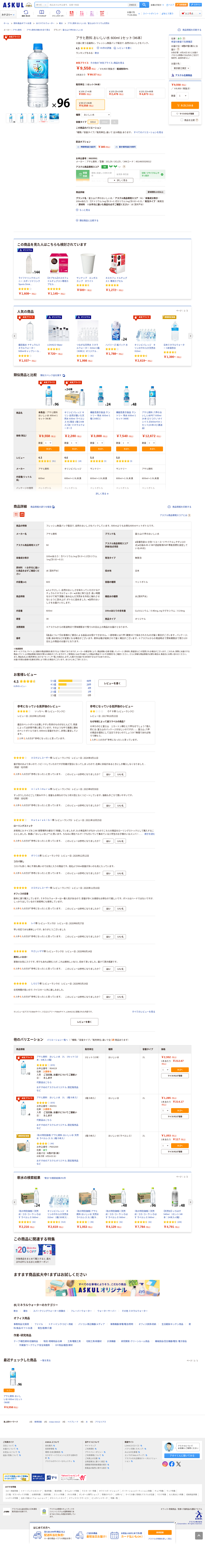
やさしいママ (37, 951)
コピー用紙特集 (11, 1491)
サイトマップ (90, 1446)
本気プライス (14, 37)
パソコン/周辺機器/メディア (91, 1324)
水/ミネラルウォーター (45, 23)
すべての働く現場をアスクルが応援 (139, 1495)
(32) (34, 1222)
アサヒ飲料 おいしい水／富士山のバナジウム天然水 (88, 23)
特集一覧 (114, 1498)
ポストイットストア (58, 1498)
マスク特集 (161, 1495)
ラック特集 (170, 1491)
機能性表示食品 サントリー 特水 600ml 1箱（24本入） (100, 415)
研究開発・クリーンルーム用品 (135, 1341)
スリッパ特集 (59, 1495)
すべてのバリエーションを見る (148, 132)
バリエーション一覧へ (57, 1040)
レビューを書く (124, 48)
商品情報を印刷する (191, 30)
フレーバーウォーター (81, 1311)
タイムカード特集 (72, 1491)
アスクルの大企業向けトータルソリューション (141, 1459)
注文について (8, 1446)
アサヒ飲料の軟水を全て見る (38, 30)
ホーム (6, 23)
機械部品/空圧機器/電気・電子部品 (171, 1341)
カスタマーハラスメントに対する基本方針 (61, 1456)
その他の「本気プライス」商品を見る (107, 63)
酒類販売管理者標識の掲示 (96, 1465)
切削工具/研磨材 (94, 1341)
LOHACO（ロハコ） (132, 1446)
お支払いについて (10, 1452)
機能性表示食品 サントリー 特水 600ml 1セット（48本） (126, 415)
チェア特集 (159, 1491)
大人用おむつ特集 (176, 1495)
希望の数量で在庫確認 (181, 41)
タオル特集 (71, 1495)
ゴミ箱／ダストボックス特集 (17, 1495)
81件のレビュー (20, 686)
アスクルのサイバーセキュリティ (58, 1461)
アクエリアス (100, 1422)
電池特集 (58, 1491)
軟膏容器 (38, 1422)
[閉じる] (175, 1523)
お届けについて (9, 1449)
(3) (105, 461)
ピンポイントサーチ (100, 1498)
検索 (144, 5)
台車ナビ (119, 1495)
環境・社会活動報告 (52, 1452)
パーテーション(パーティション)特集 (137, 1491)
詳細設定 (132, 5)
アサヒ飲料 (17, 30)
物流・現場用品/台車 (53, 1341)
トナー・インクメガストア (31, 1491)
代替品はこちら (44, 1082)
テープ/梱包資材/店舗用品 (26, 1341)
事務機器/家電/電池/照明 (121, 1324)
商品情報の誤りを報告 (40, 507)
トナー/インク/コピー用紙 (60, 1324)
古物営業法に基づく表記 (95, 1462)
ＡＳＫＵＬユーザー (40, 758)
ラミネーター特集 (89, 1491)
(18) (80, 461)
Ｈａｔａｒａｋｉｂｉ (41, 820)
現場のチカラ (107, 1495)
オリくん (35, 855)
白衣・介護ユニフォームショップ (34, 1498)
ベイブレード (73, 1422)
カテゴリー (7, 14)
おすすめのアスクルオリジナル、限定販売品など (57, 1089)
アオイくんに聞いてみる (182, 1455)
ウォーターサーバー (106, 1311)
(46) (52, 1143)
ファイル (39, 1324)
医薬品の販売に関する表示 (96, 1468)
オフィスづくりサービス (79, 1498)
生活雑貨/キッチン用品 (172, 1324)
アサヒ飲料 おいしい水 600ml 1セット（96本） (13, 1399)
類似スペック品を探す (51, 375)
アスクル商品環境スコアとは (173, 515)
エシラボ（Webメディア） (135, 1455)
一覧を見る (45, 1360)
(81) (54, 461)
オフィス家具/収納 (147, 1324)
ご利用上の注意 (91, 1458)
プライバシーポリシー (94, 1452)
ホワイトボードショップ (109, 1491)
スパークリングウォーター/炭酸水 (49, 1311)
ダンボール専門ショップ (89, 1495)
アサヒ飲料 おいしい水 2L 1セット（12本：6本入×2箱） (57, 1058)
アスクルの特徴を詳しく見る (160, 1539)
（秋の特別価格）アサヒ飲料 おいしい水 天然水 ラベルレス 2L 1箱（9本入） (58, 1136)
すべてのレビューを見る (143, 1011)
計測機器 (111, 1341)
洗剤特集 (47, 1495)
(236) (179, 1222)
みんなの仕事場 (131, 1452)
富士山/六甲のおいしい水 (73, 30)
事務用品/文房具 (21, 1324)
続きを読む (150, 834)
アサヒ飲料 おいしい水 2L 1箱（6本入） (57, 1097)
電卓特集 (48, 1491)
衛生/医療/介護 (45, 1328)
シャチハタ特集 (11, 1498)
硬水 (25, 1311)
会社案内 (48, 1446)
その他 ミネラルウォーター (135, 1311)
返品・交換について (10, 1455)
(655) (52, 1065)
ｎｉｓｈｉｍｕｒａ (40, 789)
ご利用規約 (89, 1449)
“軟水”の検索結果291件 (55, 1178)
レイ (33, 923)
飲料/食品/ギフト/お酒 (22, 23)
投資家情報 (49, 1449)
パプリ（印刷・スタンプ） (134, 1449)
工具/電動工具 (74, 1341)
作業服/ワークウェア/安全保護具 (34, 1345)
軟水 (61, 23)
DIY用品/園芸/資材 (64, 1345)
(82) (92, 355)
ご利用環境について (93, 1455)
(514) (63, 1222)
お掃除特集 (36, 1495)
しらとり (35, 983)
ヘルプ (171, 5)
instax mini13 (54, 1422)
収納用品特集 (191, 1495)
